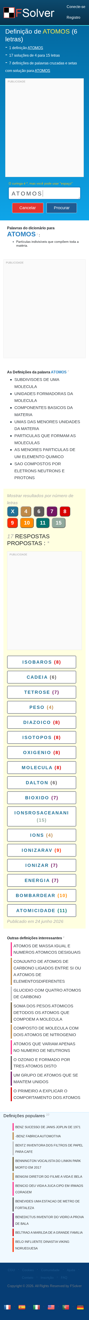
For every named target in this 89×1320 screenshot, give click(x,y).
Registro (73, 17)
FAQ (64, 1277)
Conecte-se (76, 7)
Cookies (28, 1270)
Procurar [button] (62, 208)
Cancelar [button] (27, 208)
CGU (11, 1270)
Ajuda (71, 1270)
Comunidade (50, 1270)
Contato (27, 1277)
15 (59, 523)
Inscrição (47, 1277)
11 (43, 523)
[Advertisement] (44, 128)
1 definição (26, 48)
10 (27, 523)
